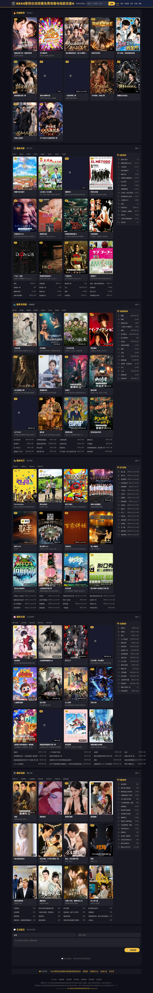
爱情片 (29, 154)
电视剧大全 (94, 971)
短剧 (140, 3)
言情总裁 (40, 779)
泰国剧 (57, 310)
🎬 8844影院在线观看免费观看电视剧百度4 (48, 3)
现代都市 (49, 779)
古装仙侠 (57, 779)
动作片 (14, 154)
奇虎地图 (91, 979)
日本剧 (50, 310)
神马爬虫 (76, 979)
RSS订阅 (54, 979)
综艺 (131, 3)
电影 (121, 3)
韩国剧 (29, 310)
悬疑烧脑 (65, 779)
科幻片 (36, 154)
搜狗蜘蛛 (84, 979)
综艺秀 (111, 971)
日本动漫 (23, 622)
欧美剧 (36, 310)
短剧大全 (15, 779)
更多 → (137, 148)
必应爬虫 (99, 979)
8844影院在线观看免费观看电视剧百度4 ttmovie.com (82, 988)
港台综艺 (32, 466)
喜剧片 (22, 154)
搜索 (111, 3)
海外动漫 (49, 622)
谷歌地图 (69, 979)
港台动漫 (32, 622)
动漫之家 (103, 971)
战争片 (50, 154)
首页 (117, 3)
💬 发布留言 (132, 950)
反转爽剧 (32, 779)
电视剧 (127, 3)
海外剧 (64, 310)
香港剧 (22, 310)
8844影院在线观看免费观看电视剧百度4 (66, 971)
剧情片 (43, 154)
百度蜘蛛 (61, 979)
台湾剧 (43, 310)
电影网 (85, 971)
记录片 (64, 154)
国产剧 (14, 310)
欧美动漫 (40, 622)
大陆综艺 (15, 466)
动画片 (57, 154)
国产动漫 (15, 622)
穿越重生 (23, 779)
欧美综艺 (40, 466)
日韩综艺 (23, 466)
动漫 (135, 3)
